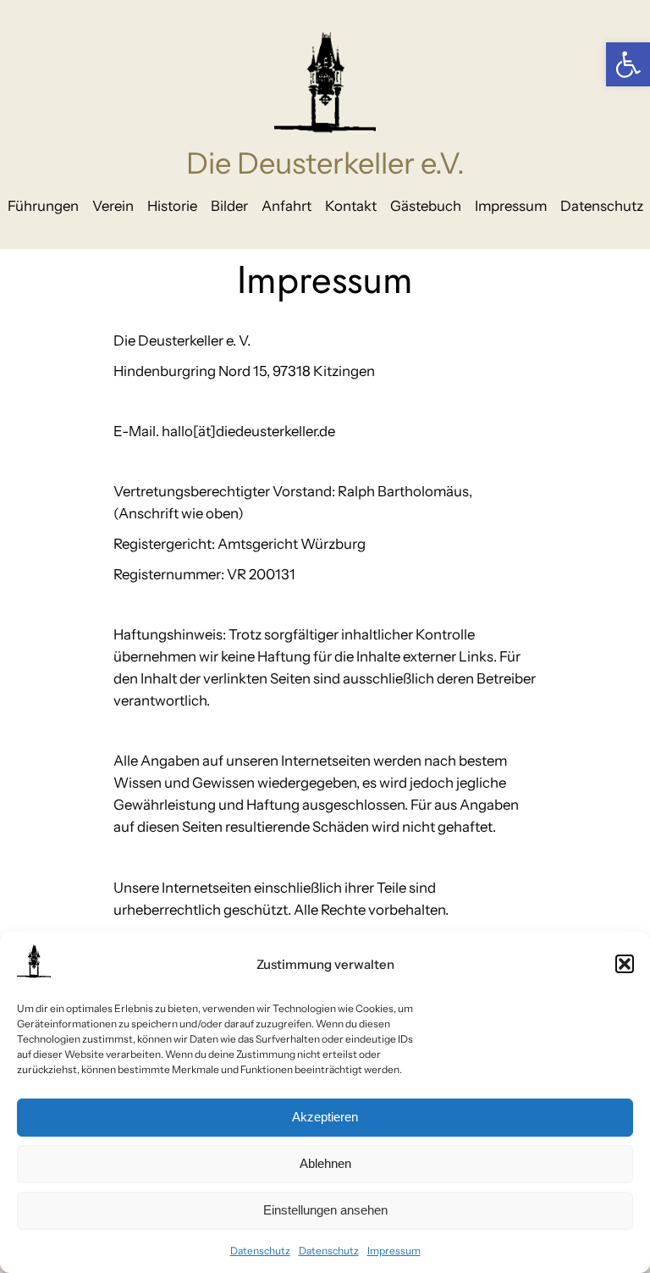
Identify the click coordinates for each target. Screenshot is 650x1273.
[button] (628, 64)
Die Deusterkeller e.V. (325, 163)
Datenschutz (260, 1250)
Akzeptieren (325, 1117)
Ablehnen (325, 1163)
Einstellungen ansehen (325, 1210)
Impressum (394, 1250)
